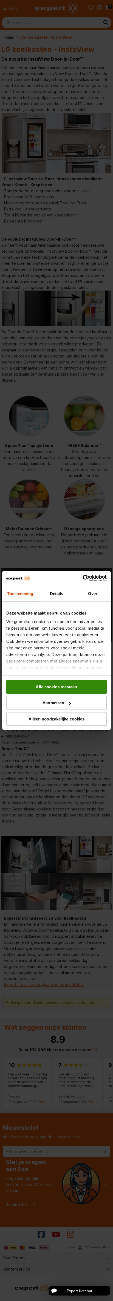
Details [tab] (56, 593)
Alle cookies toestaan (56, 686)
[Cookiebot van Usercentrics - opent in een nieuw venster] (83, 578)
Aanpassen (53, 702)
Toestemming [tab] (20, 593)
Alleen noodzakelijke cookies (57, 719)
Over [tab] (92, 593)
